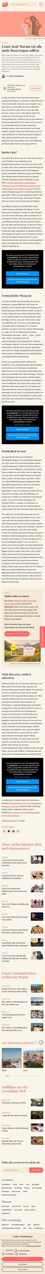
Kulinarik (5, 1206)
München (18, 1188)
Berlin (26, 1188)
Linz (27, 1184)
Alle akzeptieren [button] (22, 1259)
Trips (33, 1206)
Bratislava (16, 1191)
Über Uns (5, 1225)
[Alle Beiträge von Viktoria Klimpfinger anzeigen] (3, 76)
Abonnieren (36, 1170)
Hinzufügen (35, 88)
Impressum (38, 1228)
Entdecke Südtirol (9, 1195)
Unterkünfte (7, 1210)
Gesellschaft (30, 1210)
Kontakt (36, 1225)
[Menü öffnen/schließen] (41, 4)
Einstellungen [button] (23, 1269)
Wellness (18, 1210)
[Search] (12, 4)
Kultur (26, 1206)
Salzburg (35, 1184)
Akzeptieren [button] (22, 1264)
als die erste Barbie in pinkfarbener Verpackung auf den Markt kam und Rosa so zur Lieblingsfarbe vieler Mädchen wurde (21, 186)
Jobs (29, 1225)
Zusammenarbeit (18, 1225)
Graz (21, 1184)
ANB (30, 1228)
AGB (24, 1228)
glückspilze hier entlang (17, 634)
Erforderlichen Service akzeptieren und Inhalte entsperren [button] (22, 281)
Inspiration (6, 986)
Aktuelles (5, 1011)
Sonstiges (6, 1213)
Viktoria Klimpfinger (16, 76)
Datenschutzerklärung (11, 1228)
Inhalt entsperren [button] (22, 274)
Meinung (5, 42)
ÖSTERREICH (6, 1184)
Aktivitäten (16, 1206)
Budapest (5, 1191)
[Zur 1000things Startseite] (5, 4)
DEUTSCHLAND (7, 1188)
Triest (25, 1191)
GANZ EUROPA (37, 1188)
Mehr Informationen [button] (22, 269)
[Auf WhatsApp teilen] (4, 831)
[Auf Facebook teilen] (13, 831)
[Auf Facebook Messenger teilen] (9, 831)
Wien (15, 1184)
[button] (18, 831)
